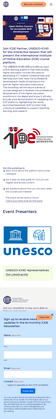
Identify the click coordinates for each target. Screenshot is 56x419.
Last (5, 360)
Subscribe (44, 317)
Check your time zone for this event (24, 201)
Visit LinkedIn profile (17, 274)
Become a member (33, 4)
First (5, 346)
